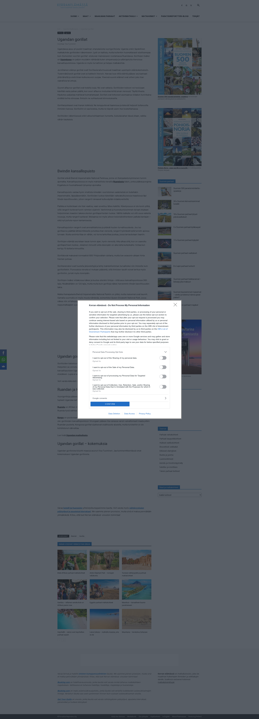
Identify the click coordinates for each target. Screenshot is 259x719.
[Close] (176, 305)
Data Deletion (114, 414)
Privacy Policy (145, 414)
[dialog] (129, 359)
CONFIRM (110, 404)
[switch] (162, 358)
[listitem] (129, 352)
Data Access (129, 414)
